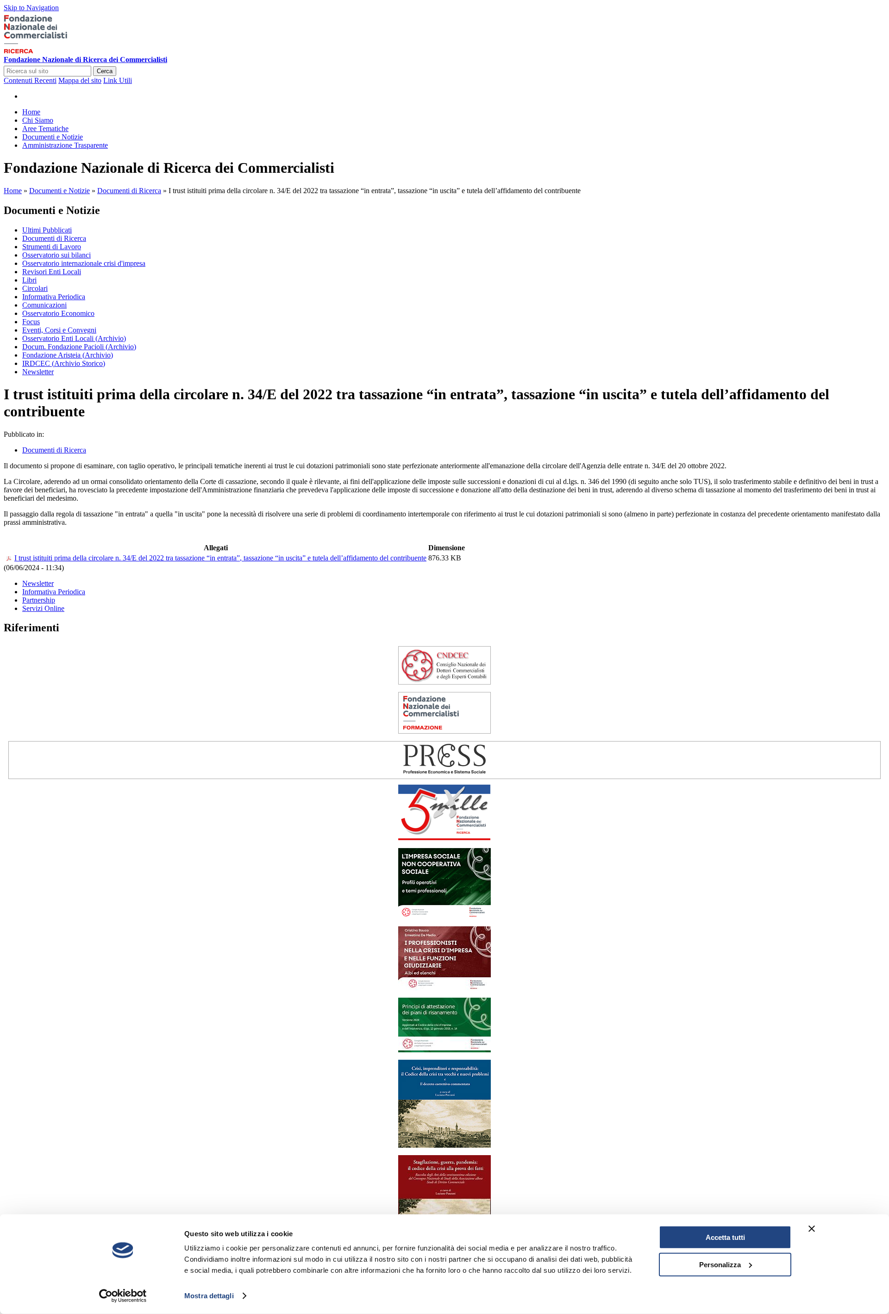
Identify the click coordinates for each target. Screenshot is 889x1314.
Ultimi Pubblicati (47, 230)
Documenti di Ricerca (129, 191)
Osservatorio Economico (58, 313)
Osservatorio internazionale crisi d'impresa (83, 263)
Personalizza (720, 1264)
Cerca (105, 71)
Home (13, 191)
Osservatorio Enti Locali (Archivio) (74, 338)
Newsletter (38, 372)
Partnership (38, 600)
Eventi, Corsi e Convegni (59, 330)
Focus (31, 322)
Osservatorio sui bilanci (56, 255)
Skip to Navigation (31, 8)
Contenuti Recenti (30, 80)
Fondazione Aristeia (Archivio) (67, 355)
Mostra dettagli (209, 1296)
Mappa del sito (79, 80)
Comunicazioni (44, 305)
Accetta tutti (725, 1237)
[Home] (49, 51)
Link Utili (117, 80)
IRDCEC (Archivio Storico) (63, 363)
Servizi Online (43, 608)
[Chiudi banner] (811, 1229)
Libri (29, 280)
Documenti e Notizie (59, 191)
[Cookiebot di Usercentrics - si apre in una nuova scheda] (122, 1296)
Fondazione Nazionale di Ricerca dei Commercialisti (85, 59)
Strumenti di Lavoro (51, 247)
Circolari (35, 288)
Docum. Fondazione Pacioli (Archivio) (79, 347)
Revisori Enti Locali (51, 272)
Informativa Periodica (53, 297)
